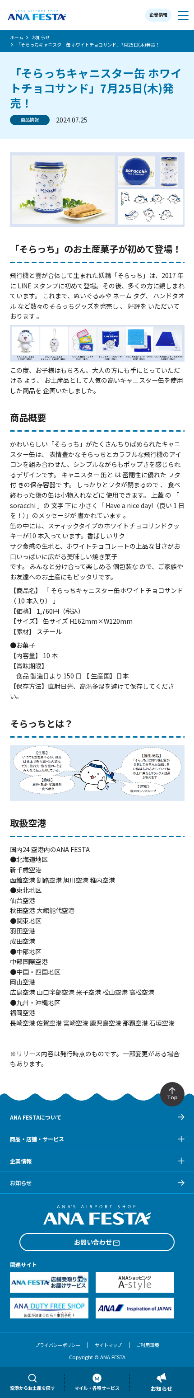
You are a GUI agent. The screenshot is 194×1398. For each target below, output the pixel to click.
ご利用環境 (147, 1345)
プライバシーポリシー (57, 1345)
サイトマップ (108, 1345)
